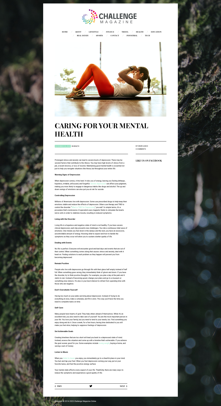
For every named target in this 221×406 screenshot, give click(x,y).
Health (139, 32)
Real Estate (83, 35)
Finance (110, 32)
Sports (99, 35)
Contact (114, 35)
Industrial (131, 35)
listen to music (69, 358)
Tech (147, 35)
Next (122, 386)
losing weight (104, 343)
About (78, 32)
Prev (59, 386)
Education (156, 32)
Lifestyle (94, 32)
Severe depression (98, 184)
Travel (125, 32)
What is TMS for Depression (83, 207)
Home (65, 32)
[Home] (110, 16)
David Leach (143, 146)
